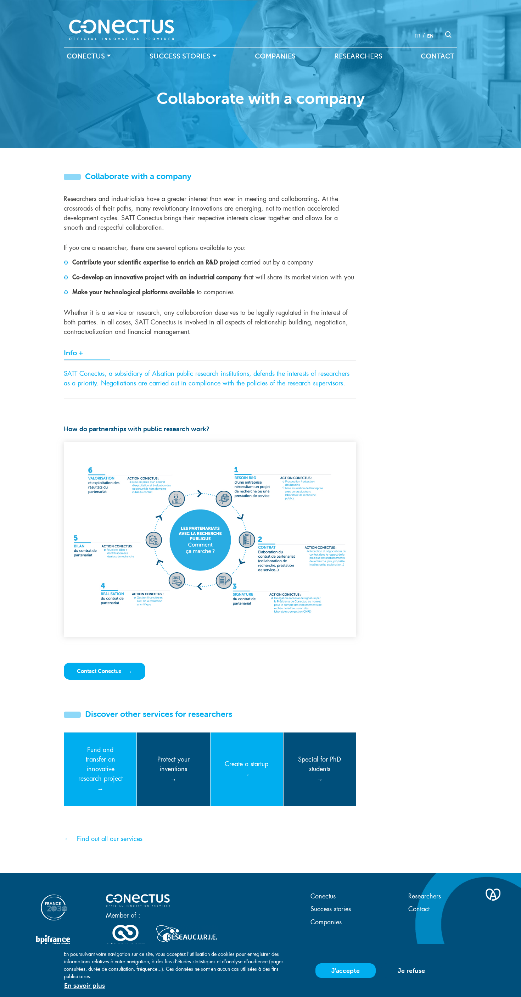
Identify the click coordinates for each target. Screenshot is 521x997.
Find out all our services (109, 839)
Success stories (180, 56)
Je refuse (411, 971)
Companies (275, 56)
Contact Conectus (100, 671)
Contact (437, 56)
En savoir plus (84, 985)
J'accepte (345, 971)
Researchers (358, 56)
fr (417, 36)
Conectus (86, 56)
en (430, 36)
